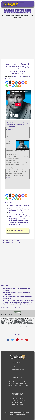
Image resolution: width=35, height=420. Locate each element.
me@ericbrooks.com (17, 366)
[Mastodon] (22, 82)
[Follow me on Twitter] (12, 339)
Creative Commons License (27, 315)
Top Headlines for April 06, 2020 (10, 242)
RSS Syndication (18, 404)
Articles (10, 383)
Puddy (10, 320)
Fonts (25, 383)
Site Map (22, 398)
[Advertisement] (17, 37)
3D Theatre (16, 383)
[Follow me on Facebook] (8, 339)
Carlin (19, 385)
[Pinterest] (19, 82)
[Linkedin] (16, 82)
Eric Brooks (27, 318)
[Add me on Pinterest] (17, 339)
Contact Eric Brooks (17, 402)
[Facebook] (6, 82)
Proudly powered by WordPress (10, 307)
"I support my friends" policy (17, 400)
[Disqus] (17, 263)
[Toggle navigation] (22, 4)
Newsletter (25, 385)
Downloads (10, 385)
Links (15, 385)
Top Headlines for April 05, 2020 (10, 240)
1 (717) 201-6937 (17, 362)
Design (21, 383)
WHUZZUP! (17, 11)
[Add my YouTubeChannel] (26, 339)
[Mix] (25, 82)
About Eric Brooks (18, 381)
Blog (25, 381)
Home (10, 381)
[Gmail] (10, 85)
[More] (19, 85)
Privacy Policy (14, 398)
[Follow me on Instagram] (22, 339)
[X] (10, 82)
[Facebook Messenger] (13, 85)
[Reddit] (13, 82)
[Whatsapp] (6, 85)
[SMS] (16, 85)
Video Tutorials (18, 230)
